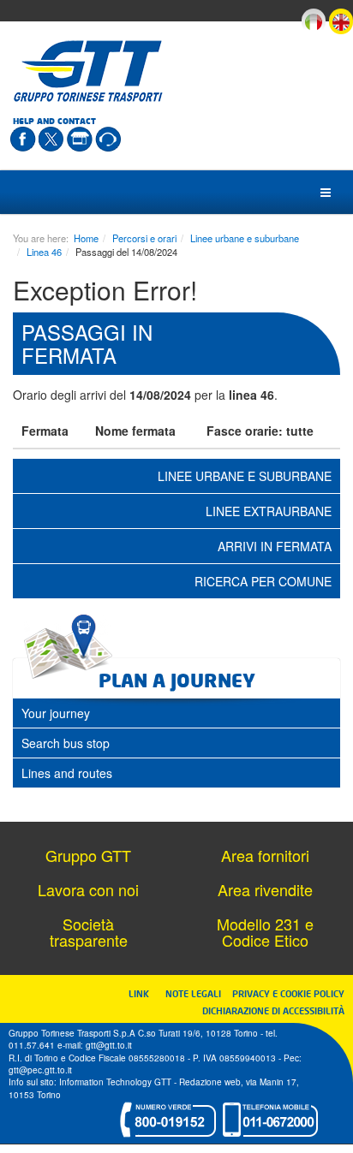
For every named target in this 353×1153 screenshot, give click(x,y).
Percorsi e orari (144, 238)
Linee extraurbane (269, 511)
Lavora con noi (88, 889)
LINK (144, 993)
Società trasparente (89, 932)
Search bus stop (65, 743)
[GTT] (88, 71)
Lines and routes (66, 773)
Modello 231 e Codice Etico (265, 932)
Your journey (55, 713)
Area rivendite (265, 889)
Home (86, 238)
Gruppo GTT (88, 855)
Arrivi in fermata (275, 546)
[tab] (176, 713)
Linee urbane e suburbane (244, 238)
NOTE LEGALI (197, 993)
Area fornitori (265, 855)
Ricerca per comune (263, 581)
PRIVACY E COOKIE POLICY (288, 993)
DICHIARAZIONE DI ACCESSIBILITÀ (273, 1010)
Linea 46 (44, 252)
